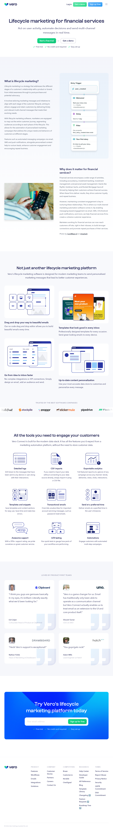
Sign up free (95, 4)
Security (98, 782)
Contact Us (51, 785)
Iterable (66, 779)
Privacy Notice (101, 779)
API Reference (84, 781)
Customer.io (68, 775)
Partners (50, 778)
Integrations (35, 782)
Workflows (35, 775)
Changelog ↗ (85, 795)
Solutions (34, 786)
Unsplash (84, 234)
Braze (65, 771)
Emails (33, 779)
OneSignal (67, 782)
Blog (81, 785)
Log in (69, 4)
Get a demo (80, 4)
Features (34, 771)
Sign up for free (77, 721)
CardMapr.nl (72, 234)
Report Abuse (100, 775)
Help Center (84, 771)
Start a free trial (47, 41)
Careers (50, 781)
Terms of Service (101, 771)
